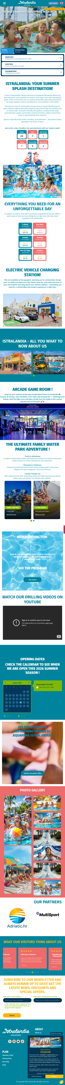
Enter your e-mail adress (12, 996)
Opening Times (7, 1055)
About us (38, 1033)
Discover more (11, 515)
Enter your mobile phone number (46, 996)
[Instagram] (14, 1039)
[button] (53, 3)
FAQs (4, 1065)
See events (32, 580)
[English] (61, 3)
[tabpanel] (32, 65)
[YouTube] (18, 1039)
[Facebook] (10, 1039)
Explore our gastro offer (32, 773)
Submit (11, 1015)
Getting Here (7, 1058)
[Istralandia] (27, 3)
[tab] (7, 51)
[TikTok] (22, 1039)
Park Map (5, 1062)
